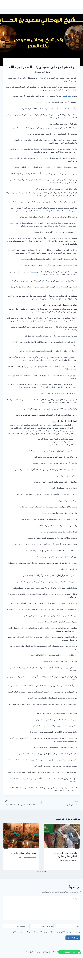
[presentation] (62, 835)
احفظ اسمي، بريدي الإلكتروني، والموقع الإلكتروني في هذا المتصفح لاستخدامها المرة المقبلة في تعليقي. (45, 932)
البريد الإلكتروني (46, 926)
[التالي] (6, 846)
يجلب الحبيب (67, 96)
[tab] (45, 871)
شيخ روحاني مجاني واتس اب (23, 853)
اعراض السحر (41, 62)
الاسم (77, 926)
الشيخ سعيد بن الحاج (66, 860)
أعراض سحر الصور (73, 803)
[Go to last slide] (77, 846)
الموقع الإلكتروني (20, 926)
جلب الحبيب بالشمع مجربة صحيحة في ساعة (19, 803)
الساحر (38, 327)
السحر (53, 167)
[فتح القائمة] (5, 4)
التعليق (76, 899)
